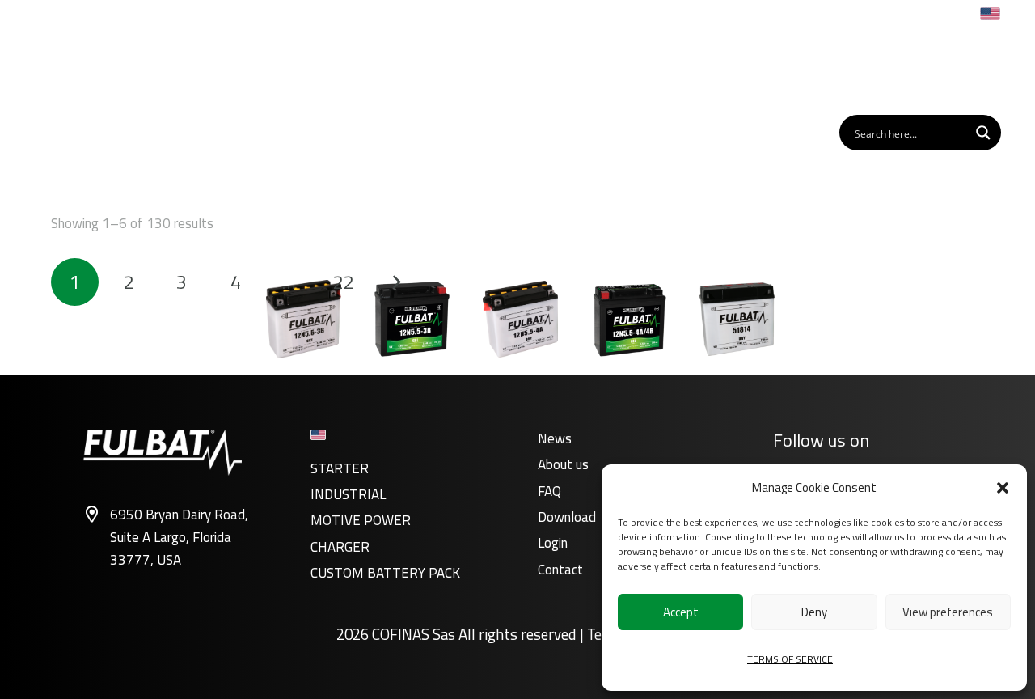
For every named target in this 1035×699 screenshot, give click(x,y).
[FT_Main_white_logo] (102, 68)
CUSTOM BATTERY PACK (385, 572)
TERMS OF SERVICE (790, 659)
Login (553, 542)
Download (567, 516)
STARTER (339, 468)
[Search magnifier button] (983, 132)
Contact (560, 569)
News (555, 438)
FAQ (549, 491)
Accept (681, 612)
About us (563, 464)
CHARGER (340, 546)
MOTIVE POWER (360, 520)
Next (396, 282)
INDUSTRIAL (348, 494)
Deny (814, 612)
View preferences (947, 612)
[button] (1003, 488)
